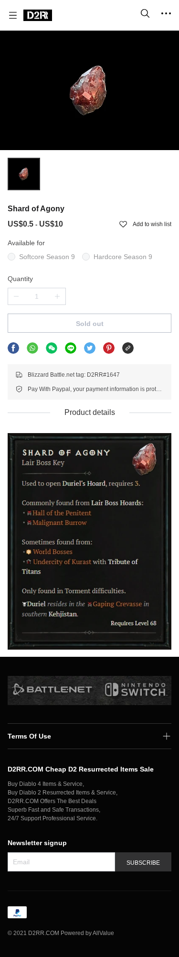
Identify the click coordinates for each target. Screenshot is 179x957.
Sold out (90, 323)
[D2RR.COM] (37, 15)
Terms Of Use (29, 736)
